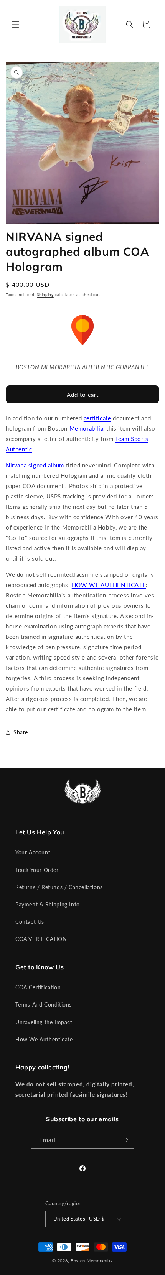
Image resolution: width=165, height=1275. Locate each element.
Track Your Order (37, 870)
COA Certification (38, 987)
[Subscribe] (125, 1140)
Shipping (45, 294)
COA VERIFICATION (41, 939)
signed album (46, 465)
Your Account (32, 852)
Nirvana (16, 465)
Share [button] (20, 732)
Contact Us (29, 921)
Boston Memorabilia (92, 1260)
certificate (97, 418)
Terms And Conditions (43, 1004)
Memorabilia (86, 428)
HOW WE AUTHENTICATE (109, 584)
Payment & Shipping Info (47, 904)
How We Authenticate (44, 1039)
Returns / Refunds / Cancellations (59, 887)
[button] (15, 24)
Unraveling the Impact (44, 1022)
